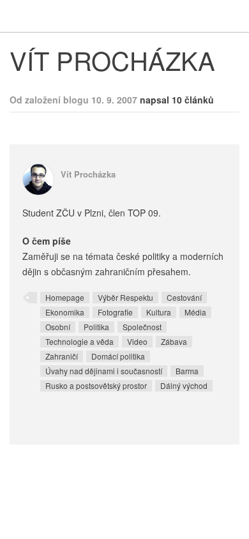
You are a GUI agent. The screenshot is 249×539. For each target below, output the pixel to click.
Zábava (174, 341)
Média (195, 312)
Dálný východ (183, 385)
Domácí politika (118, 356)
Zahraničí (61, 356)
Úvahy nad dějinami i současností (103, 370)
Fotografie (115, 312)
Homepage (64, 297)
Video (137, 341)
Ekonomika (64, 312)
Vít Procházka (88, 174)
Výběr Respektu (125, 297)
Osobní (57, 326)
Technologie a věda (79, 341)
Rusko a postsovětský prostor (96, 385)
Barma (187, 370)
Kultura (158, 312)
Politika (96, 326)
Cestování (184, 297)
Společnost (142, 326)
